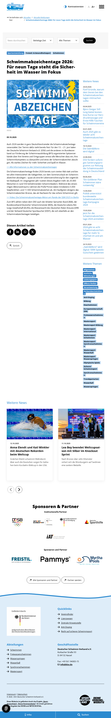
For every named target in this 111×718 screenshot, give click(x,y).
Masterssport (16, 671)
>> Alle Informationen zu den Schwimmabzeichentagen (32, 167)
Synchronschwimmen (20, 667)
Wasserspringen (17, 658)
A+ (93, 6)
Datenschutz (22, 694)
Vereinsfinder (67, 614)
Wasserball (15, 662)
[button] (10, 232)
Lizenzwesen (67, 618)
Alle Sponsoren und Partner (45, 580)
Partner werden (74, 580)
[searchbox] (17, 40)
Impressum (11, 694)
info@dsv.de (66, 664)
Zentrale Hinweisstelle (71, 622)
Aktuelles (27, 17)
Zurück (16, 245)
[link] (29, 444)
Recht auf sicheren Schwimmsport (76, 631)
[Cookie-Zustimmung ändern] (6, 708)
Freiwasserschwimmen (20, 654)
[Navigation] (101, 7)
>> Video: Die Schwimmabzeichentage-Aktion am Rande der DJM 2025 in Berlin (43, 197)
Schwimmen (16, 649)
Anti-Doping (66, 627)
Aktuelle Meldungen (42, 17)
